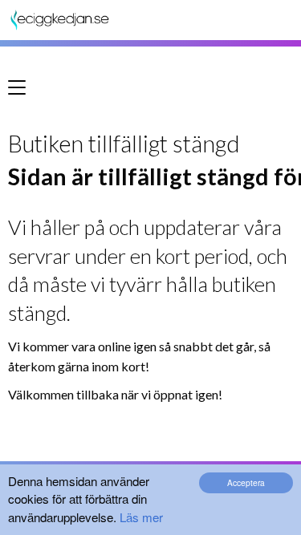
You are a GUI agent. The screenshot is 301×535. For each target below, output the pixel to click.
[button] (22, 93)
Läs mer (141, 517)
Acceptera (246, 482)
